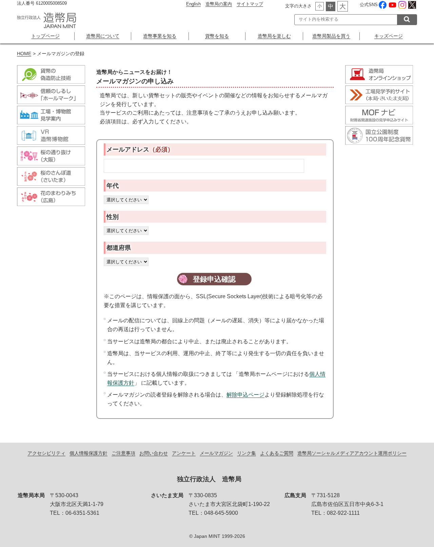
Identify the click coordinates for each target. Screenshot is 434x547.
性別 (112, 216)
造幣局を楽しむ (274, 36)
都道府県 (118, 247)
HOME (24, 53)
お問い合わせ (153, 453)
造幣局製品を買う (331, 36)
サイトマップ (250, 3)
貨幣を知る (217, 36)
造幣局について (102, 36)
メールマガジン (216, 453)
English (193, 3)
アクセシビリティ (46, 453)
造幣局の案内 (218, 3)
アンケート (184, 453)
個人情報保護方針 (88, 453)
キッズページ (388, 36)
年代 (112, 185)
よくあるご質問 (276, 453)
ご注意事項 (123, 453)
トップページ (45, 36)
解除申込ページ (245, 395)
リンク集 (246, 453)
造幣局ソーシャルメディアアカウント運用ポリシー (352, 453)
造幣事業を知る (159, 36)
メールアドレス (140, 149)
